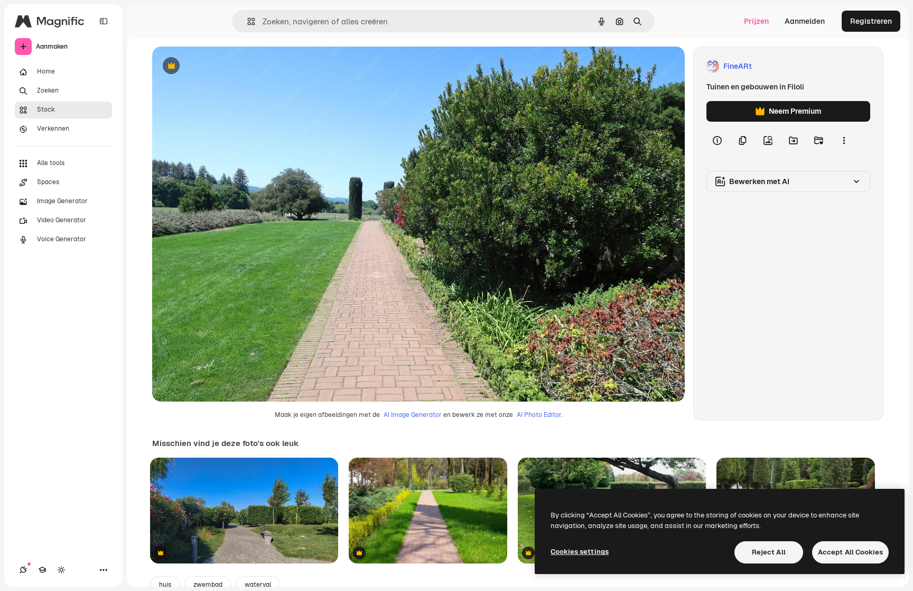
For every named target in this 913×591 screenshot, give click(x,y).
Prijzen (756, 21)
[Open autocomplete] (247, 21)
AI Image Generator (413, 415)
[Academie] (42, 569)
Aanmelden (805, 21)
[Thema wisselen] (61, 569)
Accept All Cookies (850, 552)
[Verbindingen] (23, 569)
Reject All (769, 552)
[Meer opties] (843, 140)
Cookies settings (580, 551)
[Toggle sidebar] (103, 21)
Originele (221, 66)
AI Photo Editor (539, 415)
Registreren (871, 21)
